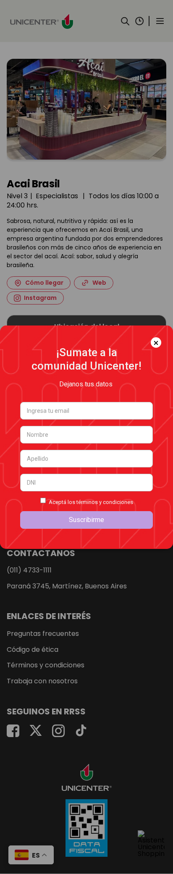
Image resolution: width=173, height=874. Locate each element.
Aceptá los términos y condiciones (91, 502)
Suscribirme (86, 520)
